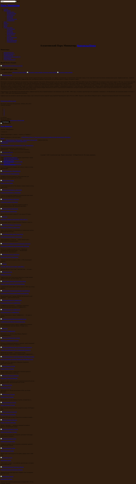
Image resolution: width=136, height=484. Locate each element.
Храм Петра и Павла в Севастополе (10, 227)
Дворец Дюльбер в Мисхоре (8, 422)
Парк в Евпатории (9, 162)
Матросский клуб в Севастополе (9, 257)
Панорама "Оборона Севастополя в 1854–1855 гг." (14, 219)
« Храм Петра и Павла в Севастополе (31, 137)
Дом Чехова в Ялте (6, 387)
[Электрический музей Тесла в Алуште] (12, 65)
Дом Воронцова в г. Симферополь (10, 312)
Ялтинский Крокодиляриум (11, 159)
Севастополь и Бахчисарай (17, 120)
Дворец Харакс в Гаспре (7, 369)
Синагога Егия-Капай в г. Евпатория (11, 192)
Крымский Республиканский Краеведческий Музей (15, 293)
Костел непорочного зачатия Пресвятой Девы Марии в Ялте (17, 359)
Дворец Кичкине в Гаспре (8, 405)
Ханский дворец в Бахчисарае (9, 211)
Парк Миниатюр (6, 126)
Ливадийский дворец (6, 479)
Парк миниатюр (10, 140)
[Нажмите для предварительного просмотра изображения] (6, 75)
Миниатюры (18, 140)
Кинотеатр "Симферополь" (8, 331)
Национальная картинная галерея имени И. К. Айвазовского (17, 145)
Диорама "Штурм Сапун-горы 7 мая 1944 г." (13, 266)
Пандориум (7, 163)
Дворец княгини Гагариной (8, 414)
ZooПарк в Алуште (9, 160)
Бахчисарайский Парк (10, 164)
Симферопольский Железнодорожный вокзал (13, 321)
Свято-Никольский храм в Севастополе (11, 237)
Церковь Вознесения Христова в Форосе (12, 469)
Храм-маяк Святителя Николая (9, 378)
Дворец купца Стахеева (7, 397)
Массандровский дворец (7, 451)
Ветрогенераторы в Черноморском (10, 173)
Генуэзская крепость (6, 155)
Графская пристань (6, 274)
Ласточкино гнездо (6, 460)
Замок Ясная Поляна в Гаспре (9, 432)
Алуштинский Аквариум (10, 157)
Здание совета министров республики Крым (13, 284)
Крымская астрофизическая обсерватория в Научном (15, 246)
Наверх (3, 138)
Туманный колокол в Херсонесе (9, 202)
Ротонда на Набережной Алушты (10, 340)
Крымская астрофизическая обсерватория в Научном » (56, 137)
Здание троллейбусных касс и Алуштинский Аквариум (16, 350)
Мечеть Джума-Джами (7, 183)
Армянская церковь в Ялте (8, 441)
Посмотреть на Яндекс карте (8, 101)
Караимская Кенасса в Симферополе (11, 303)
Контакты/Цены (86, 45)
